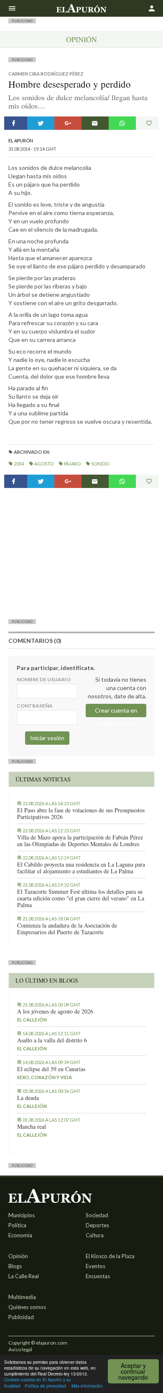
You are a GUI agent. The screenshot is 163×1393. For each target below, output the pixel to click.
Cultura (95, 1235)
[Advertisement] (81, 553)
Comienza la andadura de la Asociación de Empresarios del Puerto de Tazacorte (67, 928)
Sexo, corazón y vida (44, 1077)
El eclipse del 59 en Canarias (51, 1069)
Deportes (97, 1225)
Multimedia (22, 1297)
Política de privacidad (45, 1386)
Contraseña (35, 706)
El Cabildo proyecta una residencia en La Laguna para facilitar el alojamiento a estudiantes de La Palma (81, 868)
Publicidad (21, 1317)
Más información (87, 1386)
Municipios (21, 1215)
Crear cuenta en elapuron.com (116, 712)
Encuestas (98, 1276)
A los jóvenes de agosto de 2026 (55, 1011)
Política (17, 1225)
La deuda (28, 1098)
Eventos (95, 1266)
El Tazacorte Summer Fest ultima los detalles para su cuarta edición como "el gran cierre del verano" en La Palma (80, 898)
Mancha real (31, 1126)
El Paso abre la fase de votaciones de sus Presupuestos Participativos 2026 (81, 813)
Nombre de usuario (44, 679)
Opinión (81, 39)
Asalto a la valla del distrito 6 (52, 1040)
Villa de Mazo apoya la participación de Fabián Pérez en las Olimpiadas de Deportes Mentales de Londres (80, 840)
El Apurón (20, 140)
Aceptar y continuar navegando (133, 1371)
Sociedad (97, 1215)
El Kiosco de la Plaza (110, 1256)
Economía (20, 1235)
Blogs (15, 1266)
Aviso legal (20, 1349)
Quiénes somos (27, 1307)
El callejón (32, 1019)
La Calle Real (23, 1276)
